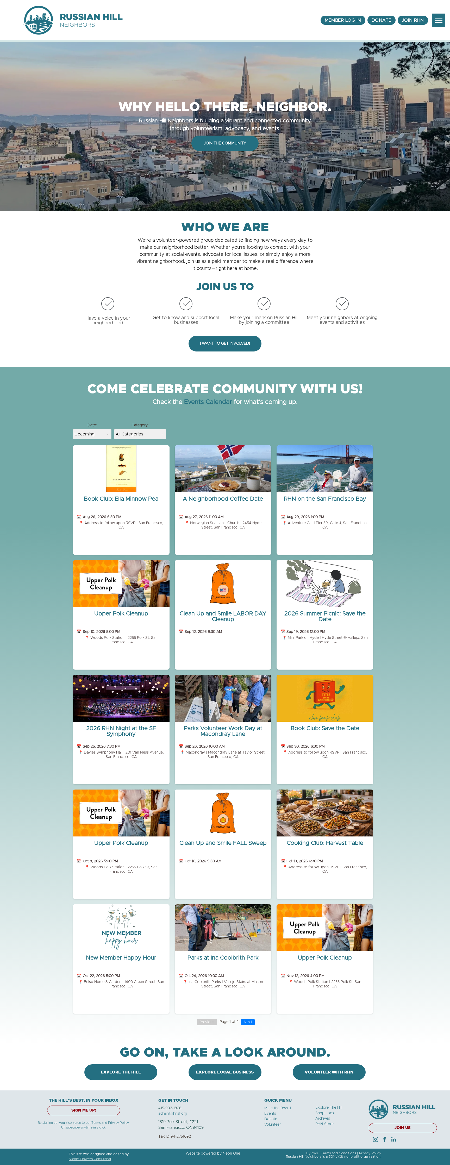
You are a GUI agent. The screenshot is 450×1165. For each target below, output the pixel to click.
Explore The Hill (328, 1107)
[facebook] (385, 1140)
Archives (322, 1118)
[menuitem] (343, 20)
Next (248, 1022)
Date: (92, 425)
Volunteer (272, 1124)
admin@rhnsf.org (172, 1113)
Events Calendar (208, 402)
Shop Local (325, 1113)
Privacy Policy (370, 1153)
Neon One (231, 1153)
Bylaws (312, 1153)
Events (270, 1113)
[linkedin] (394, 1140)
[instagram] (375, 1140)
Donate (270, 1119)
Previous (206, 1022)
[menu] (438, 20)
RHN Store (324, 1124)
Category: (140, 425)
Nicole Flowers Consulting (90, 1159)
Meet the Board (277, 1108)
